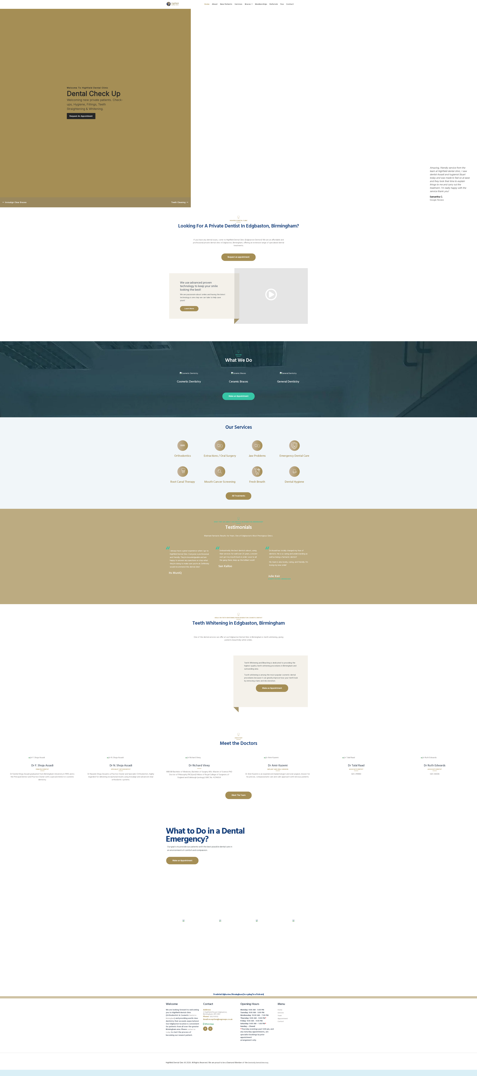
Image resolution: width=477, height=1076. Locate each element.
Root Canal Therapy (182, 482)
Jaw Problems (257, 456)
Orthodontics (182, 456)
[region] (238, 107)
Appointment (283, 1018)
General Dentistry (288, 382)
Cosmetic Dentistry (189, 382)
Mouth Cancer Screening (220, 482)
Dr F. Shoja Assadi (42, 765)
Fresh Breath (257, 482)
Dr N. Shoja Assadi (121, 765)
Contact (281, 1021)
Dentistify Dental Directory (258, 1062)
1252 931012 (214, 1016)
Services (281, 1012)
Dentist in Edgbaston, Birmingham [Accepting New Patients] (238, 994)
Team (280, 1015)
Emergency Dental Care (294, 456)
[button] (14, 202)
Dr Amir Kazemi (277, 765)
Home (280, 1010)
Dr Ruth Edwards (434, 765)
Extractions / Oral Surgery (220, 456)
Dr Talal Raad (356, 765)
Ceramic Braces (238, 382)
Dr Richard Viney (199, 765)
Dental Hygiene (294, 482)
